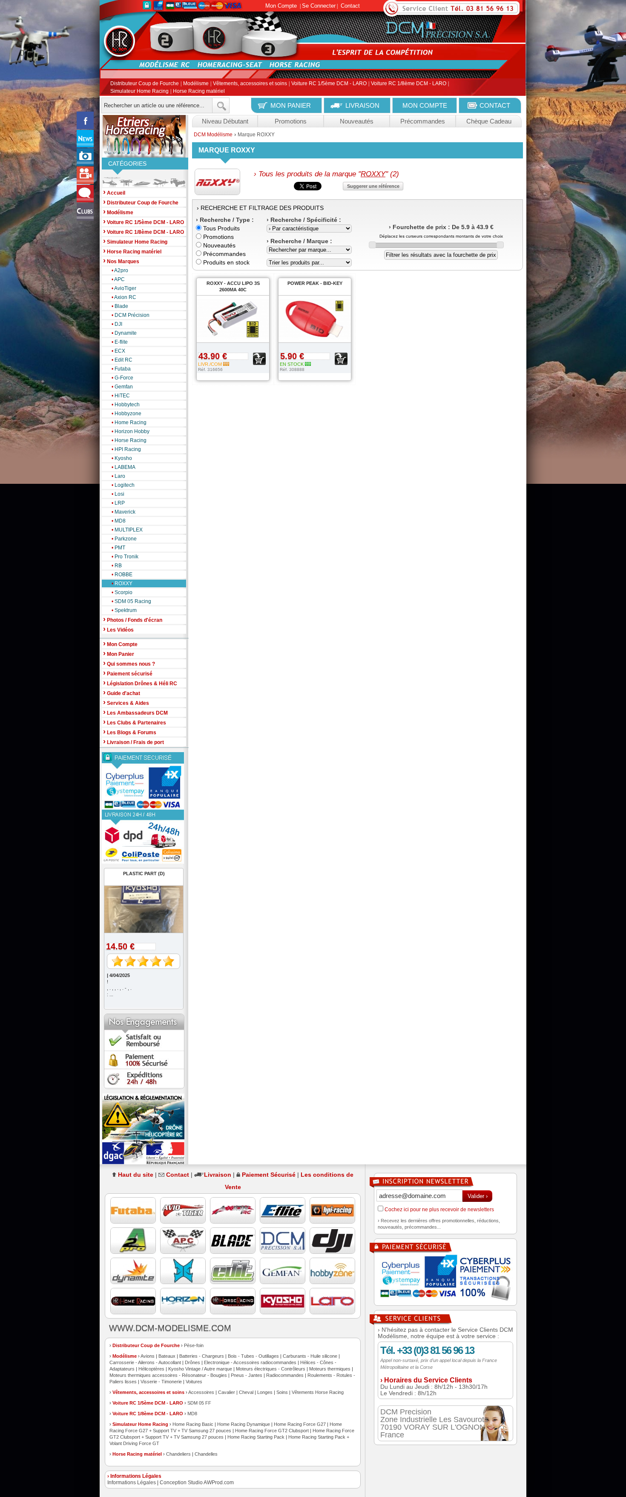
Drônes (192, 1362)
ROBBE (122, 575)
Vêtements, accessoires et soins (250, 84)
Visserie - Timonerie (161, 1381)
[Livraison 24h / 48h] (144, 837)
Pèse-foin (194, 1345)
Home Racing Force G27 (300, 1424)
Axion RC (124, 297)
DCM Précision (130, 315)
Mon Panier (118, 653)
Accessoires (201, 1392)
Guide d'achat (121, 693)
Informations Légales (131, 1483)
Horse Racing (129, 440)
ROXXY (122, 583)
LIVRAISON (362, 105)
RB (117, 566)
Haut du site (135, 1174)
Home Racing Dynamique (243, 1424)
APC (118, 279)
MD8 (119, 521)
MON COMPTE (424, 105)
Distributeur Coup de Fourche (144, 84)
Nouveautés (356, 121)
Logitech (123, 485)
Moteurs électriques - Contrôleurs (270, 1368)
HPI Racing (126, 449)
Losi (118, 494)
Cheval (246, 1392)
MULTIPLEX (127, 530)
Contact (350, 6)
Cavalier (226, 1392)
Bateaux (166, 1356)
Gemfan (122, 387)
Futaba (121, 369)
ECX (118, 351)
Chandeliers (178, 1454)
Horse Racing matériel (199, 91)
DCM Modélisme (213, 135)
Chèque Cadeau (488, 121)
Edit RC (122, 360)
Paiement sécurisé (127, 673)
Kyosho (122, 458)
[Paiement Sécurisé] (144, 781)
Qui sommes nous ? (129, 663)
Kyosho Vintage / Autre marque (200, 1368)
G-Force (122, 378)
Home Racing (129, 422)
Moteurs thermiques (329, 1368)
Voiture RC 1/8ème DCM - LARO (408, 84)
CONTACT (495, 105)
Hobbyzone (126, 414)
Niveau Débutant (225, 121)
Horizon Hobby (130, 431)
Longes (265, 1392)
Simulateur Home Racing (139, 91)
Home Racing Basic (192, 1424)
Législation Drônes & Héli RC (140, 683)
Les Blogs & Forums (129, 732)
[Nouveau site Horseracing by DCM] (144, 136)
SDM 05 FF (199, 1402)
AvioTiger (124, 288)
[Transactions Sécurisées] (445, 1278)
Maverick (123, 512)
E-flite (120, 342)
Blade (120, 306)
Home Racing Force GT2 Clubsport (272, 1430)
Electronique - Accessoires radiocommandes (250, 1362)
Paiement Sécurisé (269, 1174)
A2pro (120, 270)
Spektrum (124, 610)
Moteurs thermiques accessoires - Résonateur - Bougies (168, 1375)
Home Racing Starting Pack (255, 1437)
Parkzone (124, 539)
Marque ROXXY (256, 135)
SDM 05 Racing (131, 601)
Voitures (194, 1381)
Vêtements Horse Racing (318, 1392)
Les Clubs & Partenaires (134, 722)
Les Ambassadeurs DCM (135, 712)
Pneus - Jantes (246, 1375)
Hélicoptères (151, 1368)
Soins (282, 1392)
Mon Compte (281, 6)
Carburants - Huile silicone (310, 1356)
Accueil (114, 192)
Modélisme (196, 84)
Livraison (217, 1174)
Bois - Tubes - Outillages (253, 1356)
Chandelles (206, 1454)
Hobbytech (126, 405)
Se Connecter (319, 6)
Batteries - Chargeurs (201, 1356)
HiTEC (121, 396)
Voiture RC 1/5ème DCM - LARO (329, 84)
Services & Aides (126, 702)
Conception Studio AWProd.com (197, 1483)
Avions (148, 1356)
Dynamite (124, 333)
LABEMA (123, 467)
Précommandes (422, 121)
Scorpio (122, 592)
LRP (118, 503)
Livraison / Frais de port (133, 742)
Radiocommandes (285, 1375)
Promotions (291, 121)
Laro (118, 476)
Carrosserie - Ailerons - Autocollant (145, 1362)
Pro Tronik (125, 557)
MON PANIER (290, 105)
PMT (118, 548)
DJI (117, 324)
